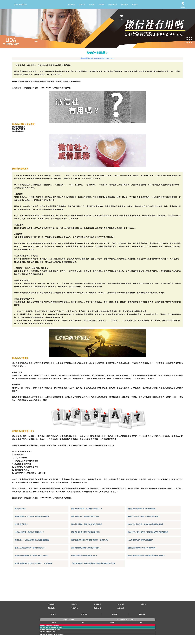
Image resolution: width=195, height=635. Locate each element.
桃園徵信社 (74, 604)
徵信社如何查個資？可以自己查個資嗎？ (142, 548)
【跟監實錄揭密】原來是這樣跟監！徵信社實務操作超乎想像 (93, 563)
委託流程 (92, 4)
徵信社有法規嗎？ (21, 524)
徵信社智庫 (84, 614)
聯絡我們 (142, 614)
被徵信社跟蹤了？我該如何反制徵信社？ (29, 532)
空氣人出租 (120, 608)
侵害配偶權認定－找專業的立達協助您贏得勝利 (32, 516)
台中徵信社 (120, 604)
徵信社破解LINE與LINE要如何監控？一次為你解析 (89, 540)
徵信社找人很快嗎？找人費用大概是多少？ (86, 509)
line (141, 622)
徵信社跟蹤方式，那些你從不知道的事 (85, 516)
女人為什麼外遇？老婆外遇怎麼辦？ (141, 540)
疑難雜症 (135, 4)
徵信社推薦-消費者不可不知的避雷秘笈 (142, 509)
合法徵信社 (71, 4)
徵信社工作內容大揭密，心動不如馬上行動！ (144, 516)
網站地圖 (114, 614)
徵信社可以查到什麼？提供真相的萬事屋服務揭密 (145, 524)
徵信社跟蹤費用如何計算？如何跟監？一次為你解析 (33, 563)
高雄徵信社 (51, 608)
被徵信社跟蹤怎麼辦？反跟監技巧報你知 (85, 548)
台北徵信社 (51, 604)
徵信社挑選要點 (18, 131)
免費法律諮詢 (112, 4)
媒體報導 (101, 4)
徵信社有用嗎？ (20, 509)
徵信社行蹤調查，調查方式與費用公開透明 (86, 524)
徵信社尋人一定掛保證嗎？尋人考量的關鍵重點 (32, 540)
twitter (83, 622)
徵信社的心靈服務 (18, 129)
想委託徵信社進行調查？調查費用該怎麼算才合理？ (146, 555)
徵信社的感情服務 (18, 127)
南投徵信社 (74, 608)
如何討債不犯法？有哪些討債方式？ (84, 555)
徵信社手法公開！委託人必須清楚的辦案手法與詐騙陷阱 (148, 532)
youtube (54, 622)
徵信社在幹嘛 (97, 608)
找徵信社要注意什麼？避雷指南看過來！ (85, 532)
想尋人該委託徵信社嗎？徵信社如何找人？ (30, 548)
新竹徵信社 (97, 604)
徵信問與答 (124, 4)
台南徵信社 (144, 604)
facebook (112, 622)
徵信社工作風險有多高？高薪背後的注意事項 (31, 555)
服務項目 (82, 4)
